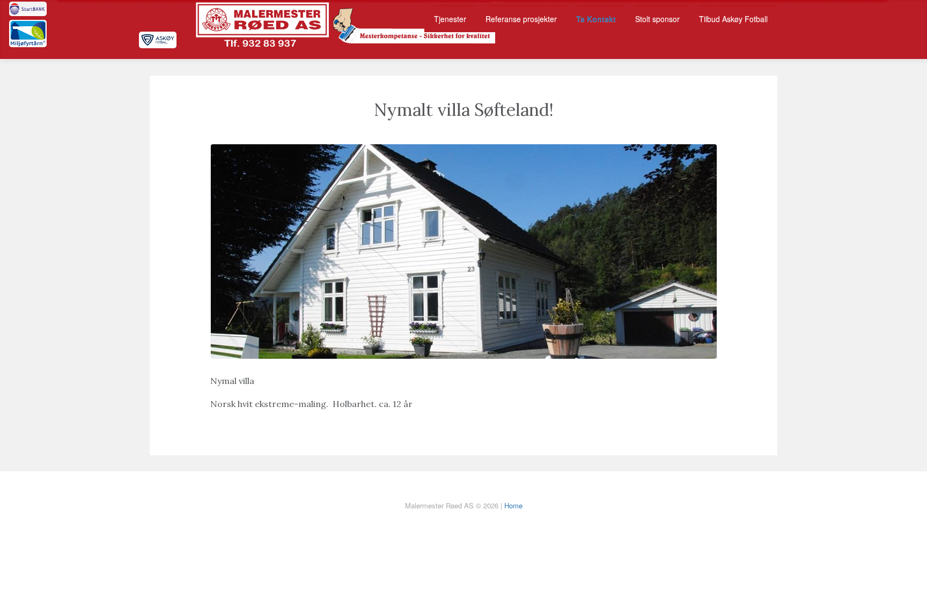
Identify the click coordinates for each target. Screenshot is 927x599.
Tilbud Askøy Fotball (733, 18)
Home (513, 505)
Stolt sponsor (657, 18)
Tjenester (450, 18)
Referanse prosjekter (521, 18)
